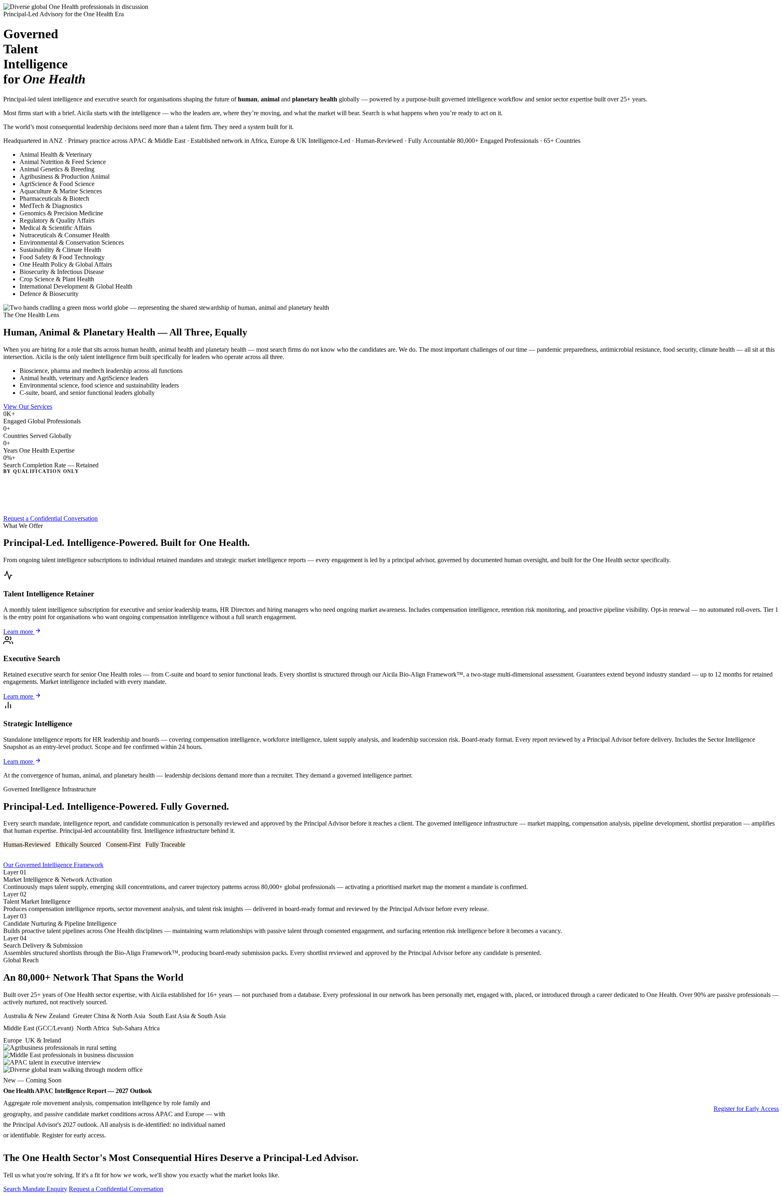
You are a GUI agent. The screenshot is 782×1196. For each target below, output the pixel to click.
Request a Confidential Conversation (50, 518)
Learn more (19, 631)
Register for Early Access (746, 1108)
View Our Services (27, 406)
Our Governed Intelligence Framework (53, 864)
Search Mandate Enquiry (35, 1188)
